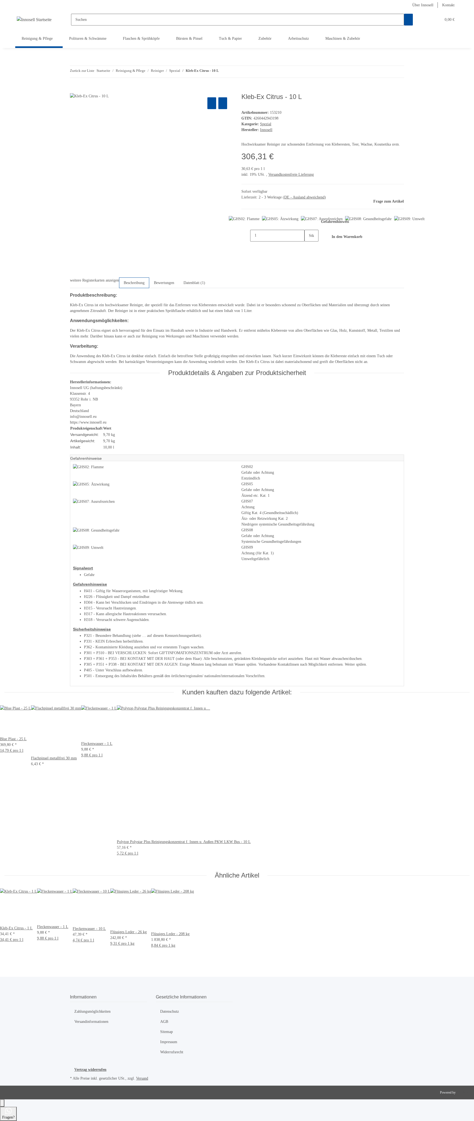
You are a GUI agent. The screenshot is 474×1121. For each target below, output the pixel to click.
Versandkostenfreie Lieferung (291, 174)
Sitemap (166, 1032)
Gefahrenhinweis (335, 222)
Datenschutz (169, 1011)
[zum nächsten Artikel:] (233, 72)
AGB (164, 1022)
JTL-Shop (463, 1092)
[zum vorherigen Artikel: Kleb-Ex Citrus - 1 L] (223, 72)
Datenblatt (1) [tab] (194, 283)
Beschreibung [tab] (134, 283)
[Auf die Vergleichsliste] (211, 103)
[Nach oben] (2, 1103)
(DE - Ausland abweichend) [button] (304, 197)
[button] (426, 19)
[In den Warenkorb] (74, 90)
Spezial (265, 124)
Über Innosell (422, 5)
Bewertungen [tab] (164, 283)
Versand (142, 1078)
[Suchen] (408, 19)
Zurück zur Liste (82, 71)
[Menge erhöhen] (308, 247)
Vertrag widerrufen (90, 1070)
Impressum (168, 1042)
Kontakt (448, 5)
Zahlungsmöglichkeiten (92, 1011)
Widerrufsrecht (171, 1052)
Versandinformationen (91, 1022)
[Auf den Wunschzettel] (222, 103)
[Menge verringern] (245, 236)
